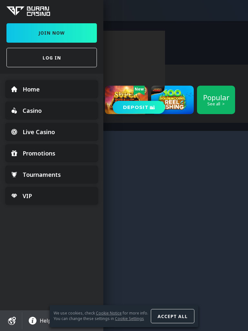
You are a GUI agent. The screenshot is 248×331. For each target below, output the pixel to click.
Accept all (173, 316)
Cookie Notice (109, 313)
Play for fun (172, 109)
